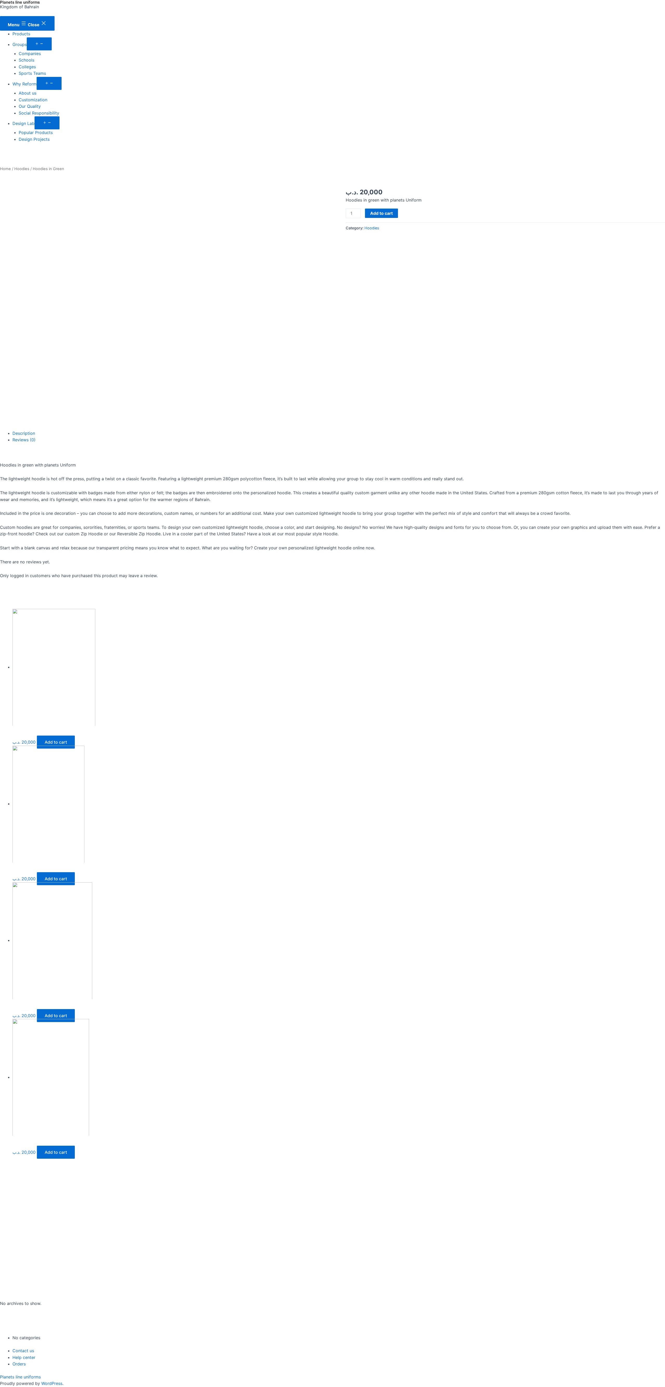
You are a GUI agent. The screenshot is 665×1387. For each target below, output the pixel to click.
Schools (26, 60)
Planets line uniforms (20, 1376)
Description (23, 433)
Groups (19, 44)
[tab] (338, 433)
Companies (30, 53)
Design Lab (23, 123)
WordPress (51, 1383)
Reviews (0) (24, 439)
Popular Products (36, 132)
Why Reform (24, 83)
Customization (33, 99)
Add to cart (381, 213)
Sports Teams (32, 73)
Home (5, 168)
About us (27, 93)
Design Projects (34, 139)
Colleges (27, 66)
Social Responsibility (39, 113)
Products (21, 33)
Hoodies (21, 168)
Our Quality (30, 106)
